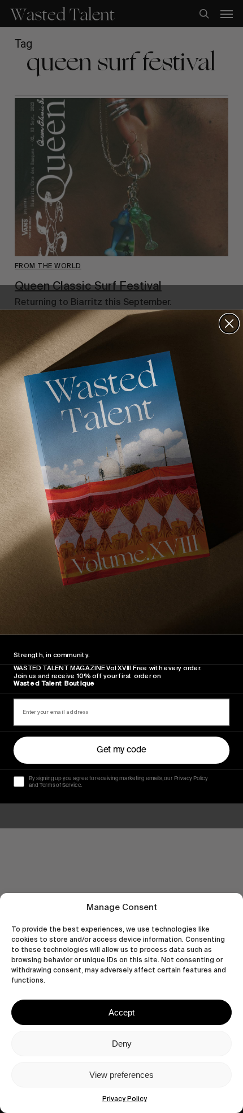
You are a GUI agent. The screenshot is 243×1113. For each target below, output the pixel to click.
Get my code (121, 750)
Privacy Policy (124, 1099)
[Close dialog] (229, 323)
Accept (121, 1012)
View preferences (121, 1075)
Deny (122, 1043)
